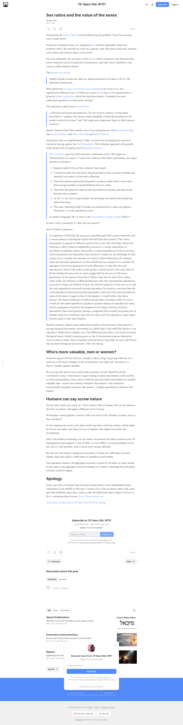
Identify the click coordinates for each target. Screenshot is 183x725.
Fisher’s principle (65, 96)
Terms (96, 707)
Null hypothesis (85, 144)
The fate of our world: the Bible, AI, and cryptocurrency (69, 620)
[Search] (146, 4)
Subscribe (162, 4)
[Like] (48, 28)
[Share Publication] (152, 4)
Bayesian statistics (92, 148)
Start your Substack (84, 713)
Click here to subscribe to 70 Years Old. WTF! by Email (75, 502)
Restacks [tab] (62, 579)
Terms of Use (103, 677)
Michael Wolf (51, 20)
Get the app (104, 713)
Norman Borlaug (124, 130)
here (93, 45)
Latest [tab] (55, 610)
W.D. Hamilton (57, 154)
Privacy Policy (110, 679)
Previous (56, 561)
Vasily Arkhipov (59, 134)
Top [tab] (49, 610)
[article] (91, 622)
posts (75, 35)
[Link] (43, 352)
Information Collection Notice (91, 679)
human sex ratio (59, 72)
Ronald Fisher (81, 106)
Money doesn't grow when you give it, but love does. (69, 638)
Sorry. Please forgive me (91, 496)
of (70, 35)
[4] (129, 217)
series (66, 35)
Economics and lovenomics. (62, 634)
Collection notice (108, 707)
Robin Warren (101, 134)
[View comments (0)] (54, 28)
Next (129, 561)
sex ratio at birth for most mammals (82, 89)
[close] (115, 645)
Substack (79, 720)
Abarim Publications (57, 617)
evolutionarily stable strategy (106, 217)
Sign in (175, 4)
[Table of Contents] (2, 362)
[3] (79, 158)
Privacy (90, 707)
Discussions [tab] (65, 610)
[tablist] (57, 579)
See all (51, 669)
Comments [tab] (52, 579)
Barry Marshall (81, 134)
